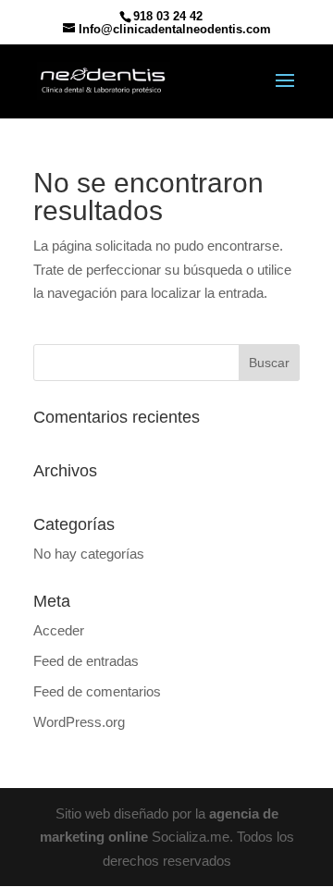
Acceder (58, 630)
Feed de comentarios (97, 691)
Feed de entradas (86, 661)
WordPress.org (79, 722)
